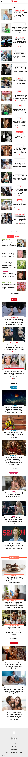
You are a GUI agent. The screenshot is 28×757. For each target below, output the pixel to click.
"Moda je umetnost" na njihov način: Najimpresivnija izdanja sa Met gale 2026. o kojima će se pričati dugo (14, 373)
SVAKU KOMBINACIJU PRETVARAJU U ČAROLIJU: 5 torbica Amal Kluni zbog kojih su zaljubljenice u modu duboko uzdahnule (19, 219)
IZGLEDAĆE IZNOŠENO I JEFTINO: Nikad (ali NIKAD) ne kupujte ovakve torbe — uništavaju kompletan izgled (20, 69)
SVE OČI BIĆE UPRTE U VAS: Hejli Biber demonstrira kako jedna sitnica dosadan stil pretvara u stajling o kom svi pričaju (19, 28)
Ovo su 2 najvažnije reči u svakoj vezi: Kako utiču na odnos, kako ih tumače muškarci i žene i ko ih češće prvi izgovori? (14, 716)
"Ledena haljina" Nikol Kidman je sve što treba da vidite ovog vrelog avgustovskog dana (14, 519)
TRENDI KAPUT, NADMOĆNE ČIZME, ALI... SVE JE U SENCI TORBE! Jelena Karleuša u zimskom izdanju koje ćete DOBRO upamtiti (19, 177)
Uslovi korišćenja (14, 749)
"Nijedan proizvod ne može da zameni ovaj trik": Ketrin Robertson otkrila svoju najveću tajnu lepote (9, 276)
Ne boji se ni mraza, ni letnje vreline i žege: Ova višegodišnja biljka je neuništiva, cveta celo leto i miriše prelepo (9, 265)
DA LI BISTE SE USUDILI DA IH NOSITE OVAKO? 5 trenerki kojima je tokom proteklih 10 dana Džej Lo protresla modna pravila (19, 150)
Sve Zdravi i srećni (14, 638)
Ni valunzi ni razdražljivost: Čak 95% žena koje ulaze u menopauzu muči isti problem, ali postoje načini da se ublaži (13, 604)
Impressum (14, 743)
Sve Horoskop (14, 468)
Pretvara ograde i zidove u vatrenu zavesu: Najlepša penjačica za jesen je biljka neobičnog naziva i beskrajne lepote (9, 286)
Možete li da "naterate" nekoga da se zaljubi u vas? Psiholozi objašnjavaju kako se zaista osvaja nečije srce (14, 665)
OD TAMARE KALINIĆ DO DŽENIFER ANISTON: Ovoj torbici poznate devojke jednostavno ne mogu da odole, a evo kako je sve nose (19, 83)
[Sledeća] (17, 230)
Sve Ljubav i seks (14, 724)
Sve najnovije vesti (14, 293)
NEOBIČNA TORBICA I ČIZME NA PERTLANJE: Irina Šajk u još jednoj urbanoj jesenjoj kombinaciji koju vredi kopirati (19, 191)
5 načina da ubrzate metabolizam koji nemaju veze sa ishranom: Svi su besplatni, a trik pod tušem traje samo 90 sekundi (14, 630)
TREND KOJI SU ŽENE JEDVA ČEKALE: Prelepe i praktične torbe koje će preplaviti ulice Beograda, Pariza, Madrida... (20, 96)
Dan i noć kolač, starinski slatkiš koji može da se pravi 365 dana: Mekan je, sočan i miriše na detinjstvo (14, 579)
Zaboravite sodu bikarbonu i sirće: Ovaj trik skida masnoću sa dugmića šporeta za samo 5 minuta (9, 243)
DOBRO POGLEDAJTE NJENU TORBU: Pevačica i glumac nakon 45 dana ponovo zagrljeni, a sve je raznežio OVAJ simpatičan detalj (20, 205)
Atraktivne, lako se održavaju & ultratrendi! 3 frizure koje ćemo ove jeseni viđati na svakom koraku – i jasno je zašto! (14, 546)
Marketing (14, 746)
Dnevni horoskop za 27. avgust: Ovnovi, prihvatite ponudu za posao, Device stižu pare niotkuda (14, 435)
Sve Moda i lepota (14, 553)
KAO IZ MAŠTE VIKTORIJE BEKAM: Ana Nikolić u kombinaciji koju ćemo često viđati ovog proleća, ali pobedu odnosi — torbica (20, 123)
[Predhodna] (11, 230)
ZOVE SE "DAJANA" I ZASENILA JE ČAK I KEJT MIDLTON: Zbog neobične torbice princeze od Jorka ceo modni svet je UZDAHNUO (19, 42)
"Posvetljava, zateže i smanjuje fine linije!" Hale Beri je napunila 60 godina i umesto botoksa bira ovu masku (13, 495)
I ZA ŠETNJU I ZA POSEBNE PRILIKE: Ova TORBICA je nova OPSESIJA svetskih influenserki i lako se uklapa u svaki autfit (20, 110)
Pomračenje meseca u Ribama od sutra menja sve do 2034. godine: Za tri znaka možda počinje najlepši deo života (14, 410)
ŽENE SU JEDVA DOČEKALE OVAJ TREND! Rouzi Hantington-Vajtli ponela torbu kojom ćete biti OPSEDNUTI (19, 55)
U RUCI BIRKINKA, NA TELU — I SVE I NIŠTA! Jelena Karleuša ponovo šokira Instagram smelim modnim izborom (20, 14)
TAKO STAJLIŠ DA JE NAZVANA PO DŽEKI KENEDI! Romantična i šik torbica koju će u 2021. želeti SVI (20, 137)
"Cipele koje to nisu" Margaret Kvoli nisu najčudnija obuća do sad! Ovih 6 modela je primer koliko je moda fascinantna (14, 321)
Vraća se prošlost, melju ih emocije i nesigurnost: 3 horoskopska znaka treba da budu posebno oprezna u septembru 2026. (14, 461)
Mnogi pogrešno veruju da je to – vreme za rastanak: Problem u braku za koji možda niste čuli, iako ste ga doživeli (14, 690)
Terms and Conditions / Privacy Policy (14, 752)
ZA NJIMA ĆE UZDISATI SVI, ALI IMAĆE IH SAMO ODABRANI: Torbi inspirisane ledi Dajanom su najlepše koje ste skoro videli (19, 164)
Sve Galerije (14, 383)
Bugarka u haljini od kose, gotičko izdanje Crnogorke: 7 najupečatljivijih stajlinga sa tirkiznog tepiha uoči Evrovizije (14, 346)
